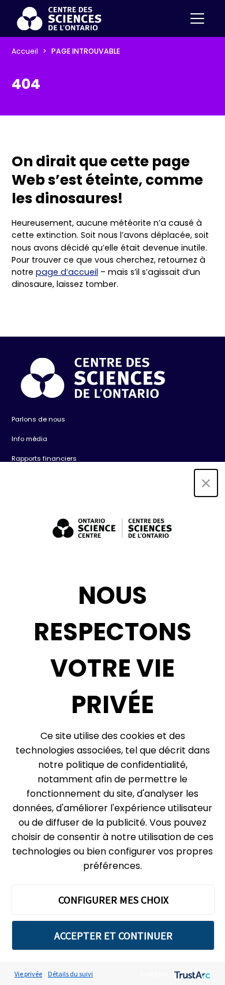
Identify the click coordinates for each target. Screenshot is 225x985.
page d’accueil (67, 272)
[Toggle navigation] (197, 18)
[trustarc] (191, 973)
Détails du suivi (70, 973)
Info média (29, 438)
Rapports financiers (44, 458)
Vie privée (28, 973)
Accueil (25, 51)
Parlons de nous (38, 419)
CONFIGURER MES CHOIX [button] (113, 899)
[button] (205, 483)
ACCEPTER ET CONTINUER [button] (113, 935)
